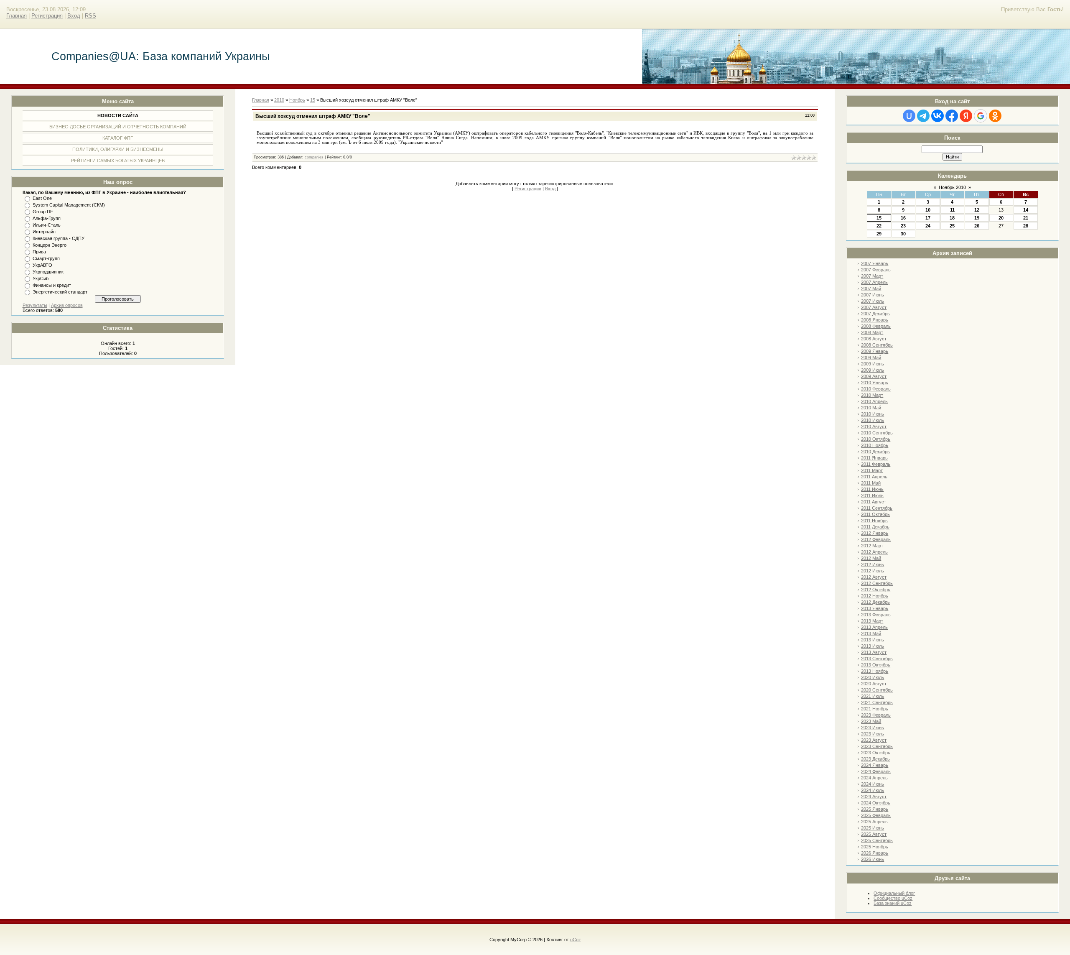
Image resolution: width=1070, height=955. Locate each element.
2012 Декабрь (875, 602)
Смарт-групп (46, 258)
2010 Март (872, 395)
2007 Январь (874, 263)
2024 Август (874, 796)
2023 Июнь (872, 727)
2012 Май (871, 558)
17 (927, 217)
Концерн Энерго (49, 245)
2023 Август (874, 740)
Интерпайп (44, 231)
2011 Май (871, 482)
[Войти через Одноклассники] (995, 116)
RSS (90, 16)
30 (903, 233)
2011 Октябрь (875, 514)
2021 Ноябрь (874, 708)
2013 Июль (872, 646)
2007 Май (871, 288)
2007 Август (874, 307)
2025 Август (874, 834)
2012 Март (872, 545)
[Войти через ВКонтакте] (937, 116)
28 (1025, 225)
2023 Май (871, 721)
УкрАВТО (42, 265)
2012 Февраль (876, 539)
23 (903, 225)
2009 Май (871, 357)
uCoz (575, 939)
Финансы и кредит (52, 285)
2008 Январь (874, 319)
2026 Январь (874, 852)
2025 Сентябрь (877, 840)
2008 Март (872, 332)
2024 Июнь (872, 783)
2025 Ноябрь (874, 846)
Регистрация (47, 16)
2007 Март (872, 275)
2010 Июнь (872, 413)
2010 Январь (874, 382)
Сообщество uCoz (893, 898)
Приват (40, 251)
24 (927, 225)
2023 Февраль (876, 715)
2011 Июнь (872, 489)
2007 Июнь (872, 294)
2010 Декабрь (875, 451)
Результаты (35, 305)
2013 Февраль (876, 614)
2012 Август (874, 577)
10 (927, 209)
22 (878, 225)
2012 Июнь (872, 564)
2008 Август (874, 338)
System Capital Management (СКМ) (69, 204)
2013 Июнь (872, 639)
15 (878, 217)
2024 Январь (874, 765)
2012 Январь (874, 533)
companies (314, 157)
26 (976, 225)
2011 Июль (872, 495)
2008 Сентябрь (877, 344)
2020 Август (874, 683)
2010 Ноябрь (874, 445)
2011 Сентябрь (876, 508)
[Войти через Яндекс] (966, 116)
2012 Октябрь (875, 589)
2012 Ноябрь (874, 595)
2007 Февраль (876, 269)
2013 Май (871, 633)
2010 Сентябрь (877, 432)
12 (976, 209)
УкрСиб (40, 278)
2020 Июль (872, 677)
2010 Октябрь (875, 439)
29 (878, 233)
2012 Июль (872, 570)
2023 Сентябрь (877, 746)
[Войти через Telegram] (923, 116)
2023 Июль (872, 733)
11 (952, 209)
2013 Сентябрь (877, 658)
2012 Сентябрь (877, 583)
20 (1001, 217)
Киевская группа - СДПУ (58, 238)
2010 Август (874, 426)
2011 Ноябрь (874, 520)
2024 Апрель (874, 777)
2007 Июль (872, 301)
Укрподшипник (48, 271)
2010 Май (871, 407)
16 (903, 217)
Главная (16, 16)
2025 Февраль (876, 815)
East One (42, 198)
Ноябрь (297, 99)
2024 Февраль (876, 771)
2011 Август (873, 501)
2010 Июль (872, 420)
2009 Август (874, 376)
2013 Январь (874, 608)
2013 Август (874, 652)
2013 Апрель (874, 627)
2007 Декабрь (875, 313)
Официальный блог (894, 893)
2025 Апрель (874, 821)
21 (1025, 217)
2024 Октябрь (875, 802)
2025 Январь (874, 809)
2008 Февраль (876, 326)
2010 (279, 99)
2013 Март (872, 620)
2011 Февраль (875, 464)
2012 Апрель (874, 551)
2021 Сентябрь (877, 702)
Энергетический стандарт (60, 291)
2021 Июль (872, 696)
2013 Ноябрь (874, 671)
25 (952, 225)
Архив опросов (67, 305)
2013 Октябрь (875, 664)
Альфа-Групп (47, 218)
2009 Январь (874, 351)
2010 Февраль (876, 388)
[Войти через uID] (909, 116)
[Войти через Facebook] (951, 116)
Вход (73, 16)
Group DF (43, 211)
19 (976, 217)
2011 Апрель (874, 476)
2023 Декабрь (875, 758)
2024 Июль (872, 790)
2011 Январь (874, 457)
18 (952, 217)
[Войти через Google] (980, 116)
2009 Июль (872, 370)
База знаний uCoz (893, 903)
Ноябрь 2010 (952, 187)
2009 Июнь (872, 363)
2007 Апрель (874, 282)
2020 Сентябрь (877, 689)
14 (1025, 209)
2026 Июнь (872, 859)
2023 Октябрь (875, 752)
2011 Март (872, 470)
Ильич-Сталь (47, 224)
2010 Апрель (874, 401)
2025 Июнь (872, 827)
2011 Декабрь (875, 526)
